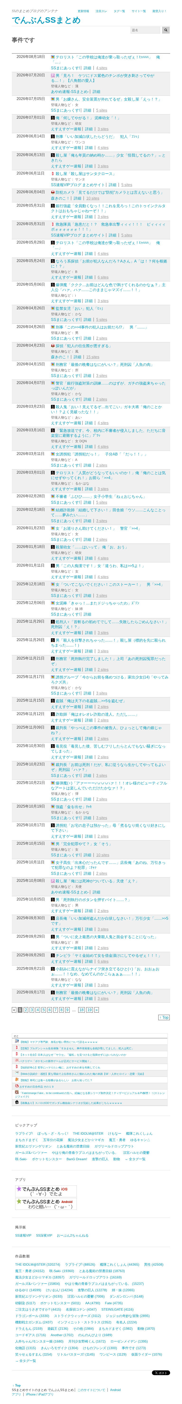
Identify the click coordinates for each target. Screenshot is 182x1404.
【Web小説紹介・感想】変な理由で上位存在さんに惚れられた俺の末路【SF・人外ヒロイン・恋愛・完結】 (82, 1073)
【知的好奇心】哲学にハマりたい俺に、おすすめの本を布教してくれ (59, 1067)
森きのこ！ (60, 198)
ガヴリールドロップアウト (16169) (95, 1277)
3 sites (103, 129)
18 (81, 1010)
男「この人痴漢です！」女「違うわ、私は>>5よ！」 (101, 566)
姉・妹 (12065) (123, 1290)
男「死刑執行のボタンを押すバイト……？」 (94, 900)
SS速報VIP (23, 1235)
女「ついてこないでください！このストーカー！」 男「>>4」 (110, 584)
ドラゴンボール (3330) (32, 1316)
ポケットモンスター (47, 1159)
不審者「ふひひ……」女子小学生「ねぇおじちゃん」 (101, 496)
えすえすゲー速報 (66, 129)
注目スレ (101, 11)
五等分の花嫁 (53, 1140)
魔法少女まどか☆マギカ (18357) (39, 1277)
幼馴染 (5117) (25, 1303)
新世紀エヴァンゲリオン (33, 1146)
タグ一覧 (119, 11)
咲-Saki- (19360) (61, 1271)
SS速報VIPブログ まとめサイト (78, 185)
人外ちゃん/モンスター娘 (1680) (39, 1341)
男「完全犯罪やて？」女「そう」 (84, 844)
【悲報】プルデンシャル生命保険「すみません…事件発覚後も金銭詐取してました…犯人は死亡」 (76, 1048)
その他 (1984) (83, 1328)
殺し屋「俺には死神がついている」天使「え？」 (97, 881)
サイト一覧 (139, 11)
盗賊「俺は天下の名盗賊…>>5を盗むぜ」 (91, 701)
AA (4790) (92, 1303)
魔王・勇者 (117, 1140)
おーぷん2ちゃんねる (73, 1235)
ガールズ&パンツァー (31, 1153)
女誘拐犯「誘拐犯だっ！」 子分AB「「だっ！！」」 (102, 454)
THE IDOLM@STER (88, 1133)
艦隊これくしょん (139, 1133)
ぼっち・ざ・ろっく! (52, 1133)
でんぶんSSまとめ (46, 20)
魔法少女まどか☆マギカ (86, 1140)
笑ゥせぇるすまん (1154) (33, 1354)
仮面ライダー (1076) (146, 1354)
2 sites (101, 338)
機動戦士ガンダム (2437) (34, 1322)
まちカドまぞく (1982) (116, 1328)
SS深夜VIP (44, 1235)
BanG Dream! (77, 1159)
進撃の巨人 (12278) (92, 1290)
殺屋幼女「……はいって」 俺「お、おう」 (92, 547)
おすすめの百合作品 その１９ (36, 1086)
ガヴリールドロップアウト (114, 1146)
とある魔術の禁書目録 (73, 1146)
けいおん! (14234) (59, 1290)
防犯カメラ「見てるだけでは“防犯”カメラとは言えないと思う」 (110, 192)
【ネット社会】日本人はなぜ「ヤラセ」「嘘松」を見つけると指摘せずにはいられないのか (72, 1054)
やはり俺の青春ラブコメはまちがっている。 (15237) (104, 1284)
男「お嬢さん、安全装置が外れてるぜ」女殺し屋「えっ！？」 (109, 99)
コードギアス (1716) (30, 1335)
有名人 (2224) (126, 1322)
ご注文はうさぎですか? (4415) (38, 1309)
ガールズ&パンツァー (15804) (37, 1284)
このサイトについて (91, 1390)
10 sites (92, 198)
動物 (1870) (146, 1328)
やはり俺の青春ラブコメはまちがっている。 (85, 1153)
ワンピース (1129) (113, 1354)
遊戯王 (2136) (57, 1328)
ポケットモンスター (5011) (60, 1303)
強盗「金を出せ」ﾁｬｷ (74, 807)
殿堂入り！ (160, 11)
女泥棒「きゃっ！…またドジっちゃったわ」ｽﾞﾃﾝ (97, 603)
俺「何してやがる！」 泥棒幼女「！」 (88, 118)
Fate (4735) (114, 1303)
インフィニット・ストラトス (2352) (84, 1322)
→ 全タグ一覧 (135, 1159)
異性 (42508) (154, 1264)
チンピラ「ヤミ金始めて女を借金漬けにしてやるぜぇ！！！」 (109, 955)
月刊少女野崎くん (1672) (87, 1341)
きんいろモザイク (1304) (59, 1348)
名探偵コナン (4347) (81, 1309)
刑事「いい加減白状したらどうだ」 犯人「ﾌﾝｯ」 (98, 137)
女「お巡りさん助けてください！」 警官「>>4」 (99, 528)
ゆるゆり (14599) (28, 1290)
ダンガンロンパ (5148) (126, 1296)
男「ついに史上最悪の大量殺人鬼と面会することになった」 (107, 937)
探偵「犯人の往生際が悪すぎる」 (84, 346)
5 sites (101, 110)
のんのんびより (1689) (95, 1335)
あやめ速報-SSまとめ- (70, 92)
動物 (116, 1159)
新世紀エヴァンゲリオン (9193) (39, 1296)
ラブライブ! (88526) (80, 1264)
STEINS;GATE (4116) (117, 1309)
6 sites (103, 277)
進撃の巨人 (100, 1159)
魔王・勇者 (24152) (30, 1271)
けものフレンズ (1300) (100, 1348)
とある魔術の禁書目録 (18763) (102, 1271)
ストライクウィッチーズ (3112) (77, 1316)
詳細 (87, 68)
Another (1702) (62, 1335)
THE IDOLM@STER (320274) (37, 1264)
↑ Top (163, 1017)
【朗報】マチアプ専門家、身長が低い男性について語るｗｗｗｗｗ (58, 1042)
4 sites (101, 68)
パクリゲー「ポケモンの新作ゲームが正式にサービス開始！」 (55, 1061)
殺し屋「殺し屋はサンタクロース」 (86, 174)
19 (89, 1010)
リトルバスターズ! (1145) (76, 1354)
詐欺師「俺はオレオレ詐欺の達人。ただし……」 (97, 714)
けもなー (114, 1133)
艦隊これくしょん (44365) (119, 1264)
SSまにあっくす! (65, 68)
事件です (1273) (134, 1348)
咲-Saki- (21, 1159)
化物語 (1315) (25, 1348)
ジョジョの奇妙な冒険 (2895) (128, 1316)
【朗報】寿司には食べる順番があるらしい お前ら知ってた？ (55, 1080)
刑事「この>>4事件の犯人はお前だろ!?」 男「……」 (102, 327)
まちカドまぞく (26, 1140)
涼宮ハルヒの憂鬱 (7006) (86, 1296)
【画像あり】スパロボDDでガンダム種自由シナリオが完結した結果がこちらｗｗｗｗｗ (70, 1103)
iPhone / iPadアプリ (40, 1394)
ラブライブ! (24, 1133)
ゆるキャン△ (140, 1140)
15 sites (92, 357)
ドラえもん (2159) (29, 1328)
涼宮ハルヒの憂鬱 (136, 1153)
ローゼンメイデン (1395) (129, 1341)
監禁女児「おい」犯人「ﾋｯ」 (80, 308)
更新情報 (83, 11)
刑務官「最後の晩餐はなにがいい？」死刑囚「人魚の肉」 (105, 365)
